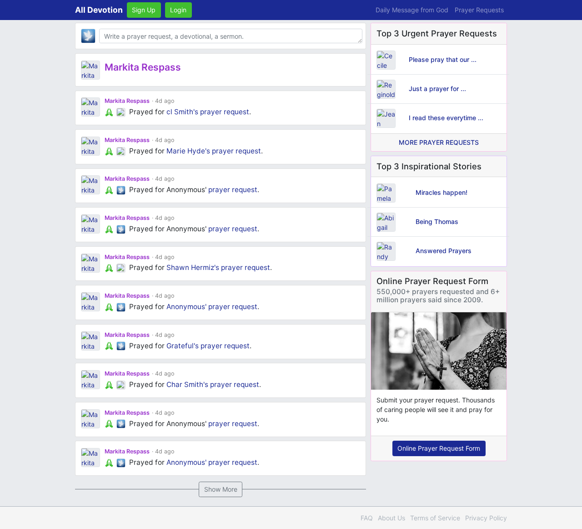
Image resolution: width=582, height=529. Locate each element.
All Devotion (99, 10)
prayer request (224, 111)
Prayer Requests (479, 10)
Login (178, 10)
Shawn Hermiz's (192, 267)
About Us (391, 518)
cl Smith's (182, 111)
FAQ (367, 518)
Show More (220, 489)
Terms (435, 518)
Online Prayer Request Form (438, 448)
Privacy (486, 518)
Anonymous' (186, 306)
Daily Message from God (412, 10)
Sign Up (144, 10)
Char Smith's (187, 384)
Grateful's (182, 345)
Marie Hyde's (188, 151)
